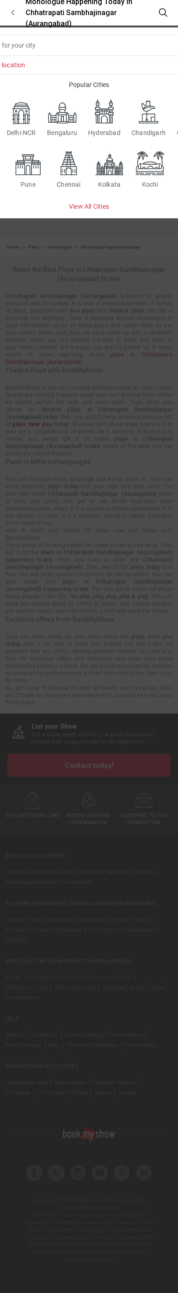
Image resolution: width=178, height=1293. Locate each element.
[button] (13, 12)
